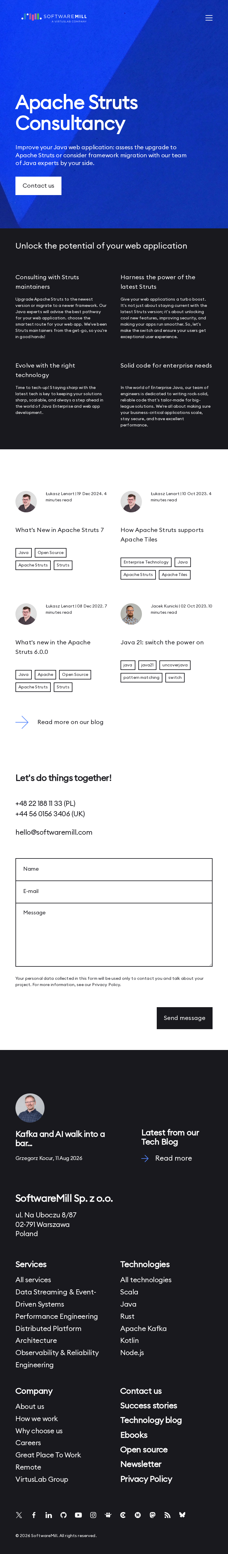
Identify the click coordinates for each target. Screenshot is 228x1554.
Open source (144, 1449)
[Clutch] (122, 1515)
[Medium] (137, 1515)
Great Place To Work (48, 1455)
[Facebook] (33, 1515)
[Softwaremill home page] (54, 17)
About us (29, 1406)
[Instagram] (93, 1515)
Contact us (38, 186)
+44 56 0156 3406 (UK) (50, 814)
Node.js (132, 1353)
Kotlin (129, 1340)
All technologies (145, 1280)
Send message (184, 1018)
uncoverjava (175, 665)
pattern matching (141, 678)
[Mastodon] (152, 1515)
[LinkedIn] (48, 1515)
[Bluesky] (182, 1515)
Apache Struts (33, 565)
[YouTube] (78, 1515)
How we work (36, 1419)
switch (175, 678)
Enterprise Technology (146, 562)
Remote (28, 1467)
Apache (45, 675)
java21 (147, 665)
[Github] (63, 1515)
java (128, 665)
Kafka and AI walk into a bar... (60, 1139)
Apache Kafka (143, 1328)
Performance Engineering (56, 1316)
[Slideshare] (108, 1515)
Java (20, 312)
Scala (129, 1292)
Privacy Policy (106, 985)
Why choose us (39, 1431)
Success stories (148, 1405)
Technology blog (151, 1420)
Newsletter (140, 1464)
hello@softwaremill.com (53, 832)
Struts (63, 565)
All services (33, 1280)
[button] (209, 18)
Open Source (51, 553)
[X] (19, 1515)
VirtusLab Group (41, 1479)
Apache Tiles (175, 575)
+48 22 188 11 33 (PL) (45, 803)
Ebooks (134, 1435)
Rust (127, 1316)
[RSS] (167, 1515)
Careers (28, 1443)
